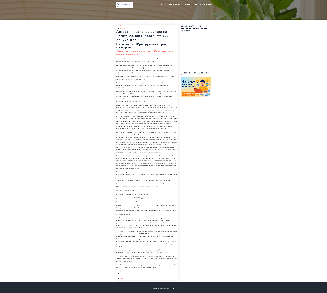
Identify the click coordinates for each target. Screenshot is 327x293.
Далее (122, 278)
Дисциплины (124, 26)
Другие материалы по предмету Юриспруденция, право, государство (145, 53)
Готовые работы (174, 4)
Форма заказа (205, 4)
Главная (163, 4)
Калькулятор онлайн (190, 4)
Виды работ (123, 28)
